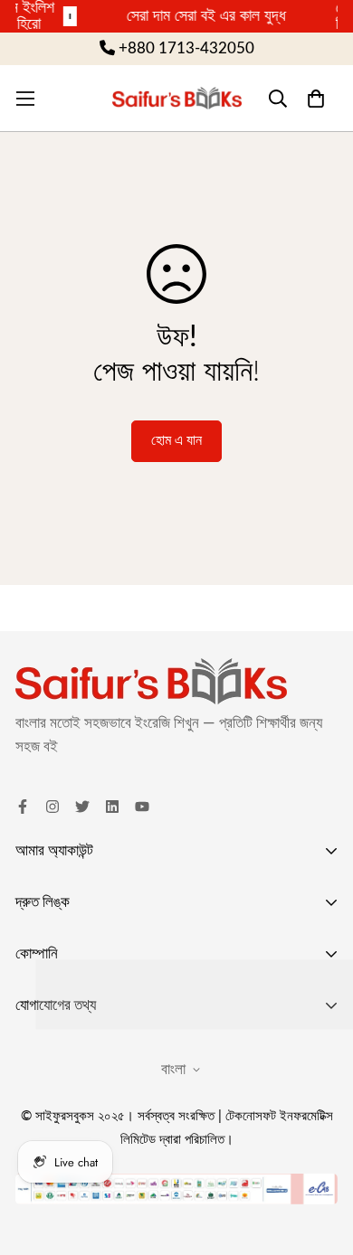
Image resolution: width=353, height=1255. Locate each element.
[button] (315, 98)
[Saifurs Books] (177, 97)
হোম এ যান (176, 440)
